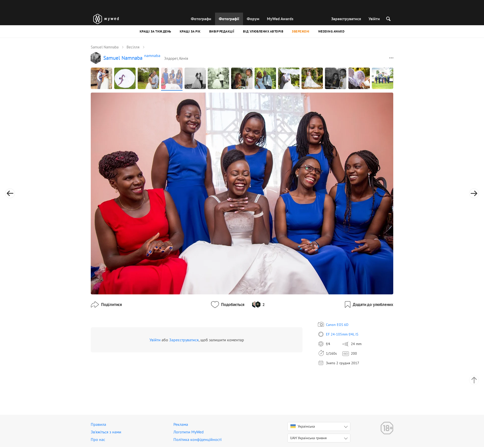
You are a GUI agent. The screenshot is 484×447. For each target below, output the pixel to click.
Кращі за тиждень (155, 31)
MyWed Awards (280, 18)
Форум (253, 18)
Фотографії (229, 18)
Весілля (133, 47)
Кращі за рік (190, 31)
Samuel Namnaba (104, 47)
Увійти (374, 18)
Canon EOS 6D (337, 324)
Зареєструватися (346, 18)
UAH (308, 438)
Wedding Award (331, 31)
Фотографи (201, 18)
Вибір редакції (221, 31)
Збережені (301, 31)
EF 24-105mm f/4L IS (342, 334)
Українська (306, 426)
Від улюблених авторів (263, 31)
